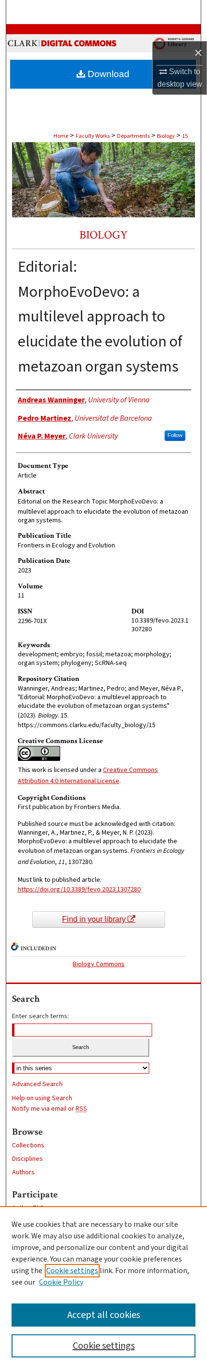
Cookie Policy (61, 1282)
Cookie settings (72, 1270)
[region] (103, 1287)
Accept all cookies (103, 1315)
